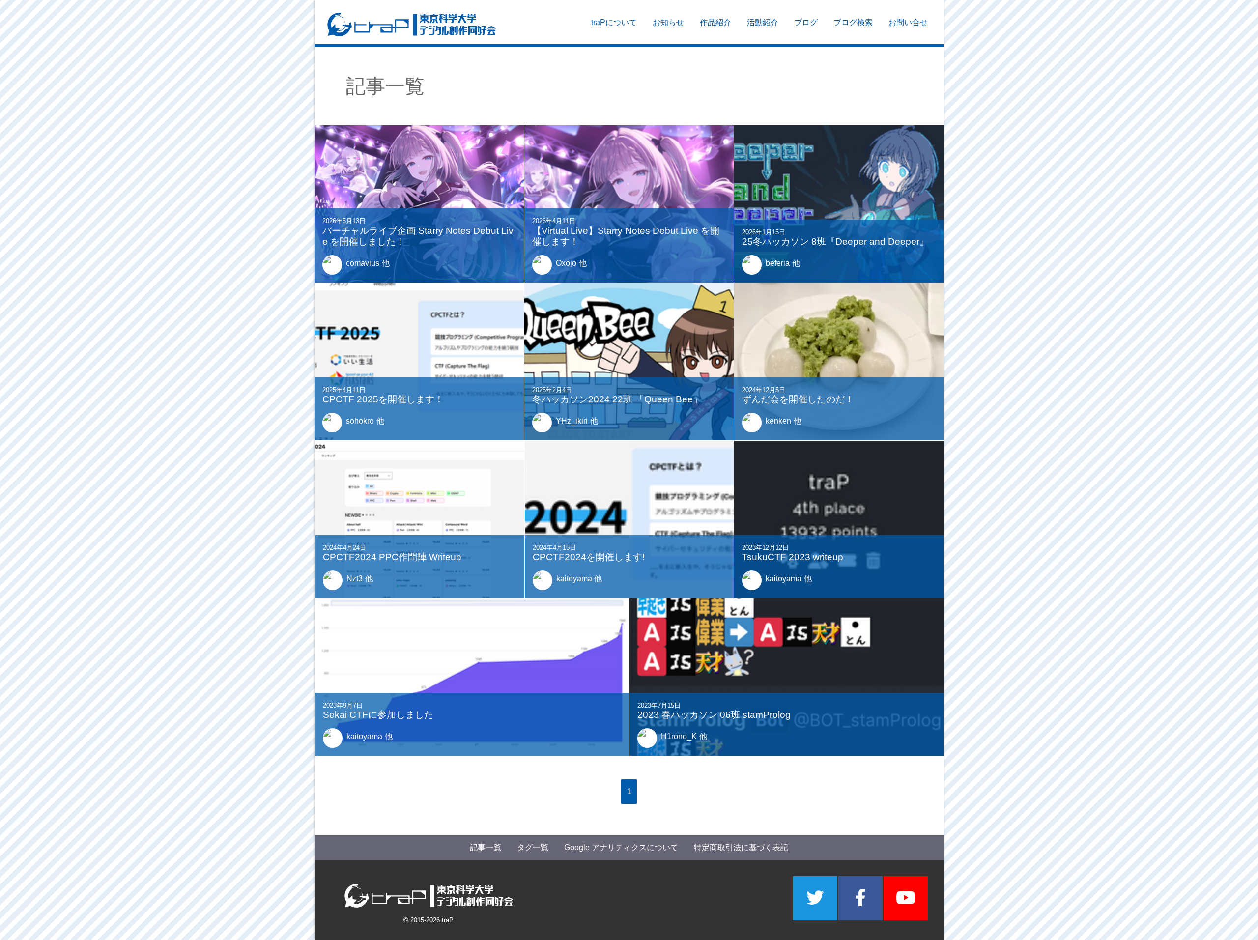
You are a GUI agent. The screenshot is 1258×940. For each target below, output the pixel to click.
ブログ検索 (853, 22)
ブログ (806, 22)
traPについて (614, 22)
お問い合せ (908, 22)
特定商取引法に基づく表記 (741, 847)
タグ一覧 (532, 847)
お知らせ (668, 22)
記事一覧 (485, 847)
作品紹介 (715, 22)
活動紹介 (762, 22)
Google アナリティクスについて (621, 847)
